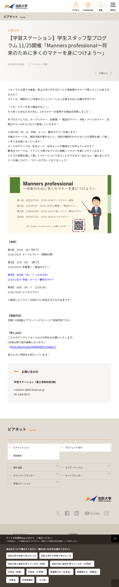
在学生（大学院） (36, 571)
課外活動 (17, 467)
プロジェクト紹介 (73, 447)
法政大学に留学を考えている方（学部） (27, 563)
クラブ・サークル (73, 467)
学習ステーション (22, 483)
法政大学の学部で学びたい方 (22, 555)
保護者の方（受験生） (88, 571)
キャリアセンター (73, 475)
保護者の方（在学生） (61, 571)
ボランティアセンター (24, 475)
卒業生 (12, 579)
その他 (42, 579)
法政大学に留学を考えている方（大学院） (72, 563)
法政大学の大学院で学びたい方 (56, 555)
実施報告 (17, 455)
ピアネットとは (20, 447)
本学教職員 (27, 579)
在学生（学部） (15, 571)
